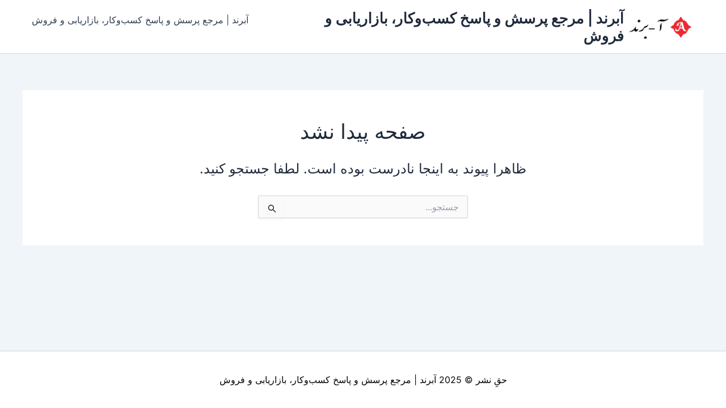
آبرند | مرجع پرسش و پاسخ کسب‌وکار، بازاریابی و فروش (140, 20)
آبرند (428, 379)
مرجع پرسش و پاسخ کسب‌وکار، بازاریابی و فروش (315, 379)
